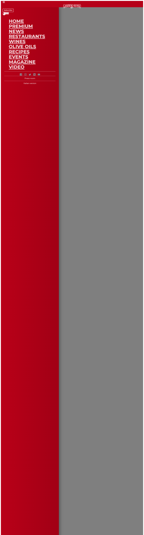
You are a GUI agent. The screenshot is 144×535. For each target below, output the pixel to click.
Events (18, 57)
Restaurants (27, 36)
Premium (21, 26)
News (16, 31)
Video (16, 67)
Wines (17, 41)
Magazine (22, 62)
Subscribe (8, 10)
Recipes (19, 52)
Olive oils (22, 46)
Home (16, 21)
